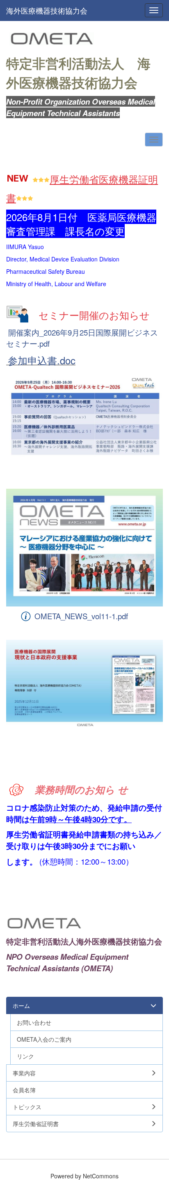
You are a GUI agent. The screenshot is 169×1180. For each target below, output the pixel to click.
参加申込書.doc (41, 360)
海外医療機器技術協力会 (46, 10)
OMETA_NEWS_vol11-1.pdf (81, 616)
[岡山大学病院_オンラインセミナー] (84, 684)
